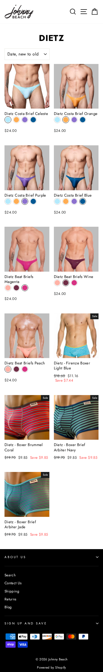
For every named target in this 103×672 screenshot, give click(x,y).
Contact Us (13, 583)
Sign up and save (25, 623)
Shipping (11, 591)
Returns (10, 599)
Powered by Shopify (51, 667)
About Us (15, 557)
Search (10, 575)
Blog (8, 607)
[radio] (7, 119)
